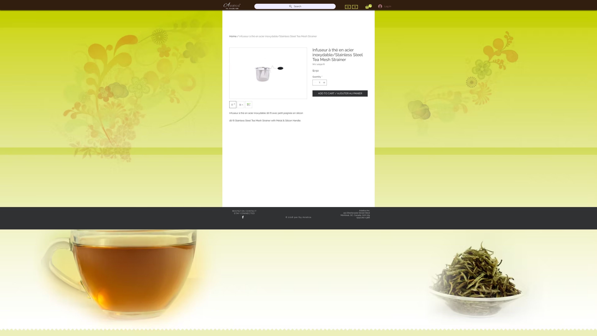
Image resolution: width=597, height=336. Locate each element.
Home (232, 36)
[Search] (371, 5)
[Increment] (324, 82)
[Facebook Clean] (242, 217)
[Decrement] (315, 82)
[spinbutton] (319, 82)
